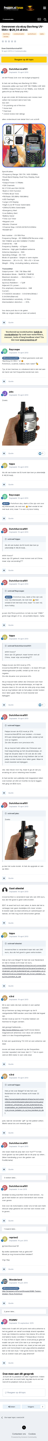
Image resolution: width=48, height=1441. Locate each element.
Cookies (32, 1434)
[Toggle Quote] (6, 539)
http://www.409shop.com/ (13, 1030)
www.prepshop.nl (28, 340)
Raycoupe (14, 349)
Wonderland (15, 1279)
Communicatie (20, 51)
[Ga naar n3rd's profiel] (4, 998)
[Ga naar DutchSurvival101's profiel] (4, 70)
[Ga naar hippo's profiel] (4, 465)
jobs (11, 391)
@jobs (5, 503)
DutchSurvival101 (14, 48)
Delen (12, 1407)
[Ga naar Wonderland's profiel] (4, 1281)
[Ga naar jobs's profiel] (4, 393)
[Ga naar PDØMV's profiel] (4, 1321)
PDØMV (13, 1320)
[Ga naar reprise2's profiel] (4, 1239)
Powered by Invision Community (24, 1437)
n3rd (11, 996)
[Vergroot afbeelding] (24, 145)
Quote (10, 322)
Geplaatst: (18, 72)
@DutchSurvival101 (10, 358)
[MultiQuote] (4, 322)
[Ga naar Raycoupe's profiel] (4, 351)
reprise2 (13, 1237)
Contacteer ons (19, 1434)
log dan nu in (31, 1379)
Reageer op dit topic (24, 59)
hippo (12, 464)
